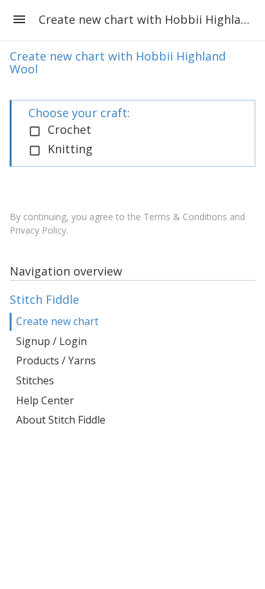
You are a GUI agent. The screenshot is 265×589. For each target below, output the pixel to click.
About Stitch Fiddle (60, 420)
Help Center (45, 400)
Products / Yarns (56, 360)
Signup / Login (51, 341)
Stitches (35, 380)
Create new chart (57, 321)
